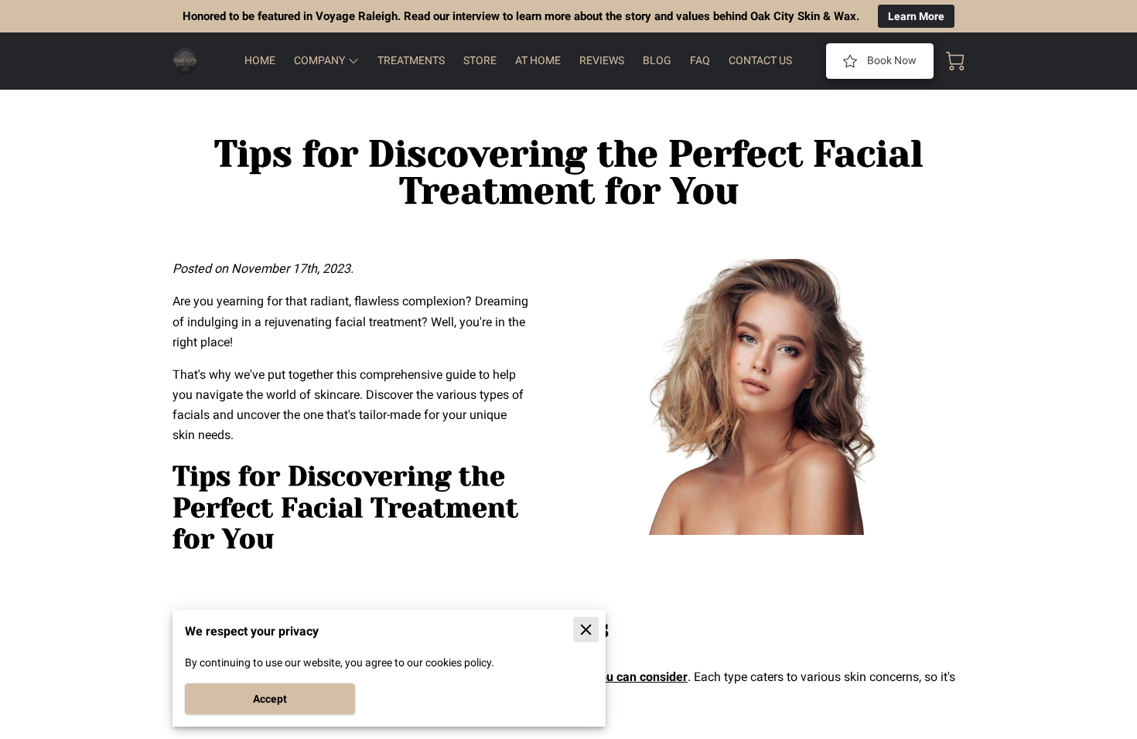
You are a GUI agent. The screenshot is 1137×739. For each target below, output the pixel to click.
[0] (955, 61)
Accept (270, 699)
